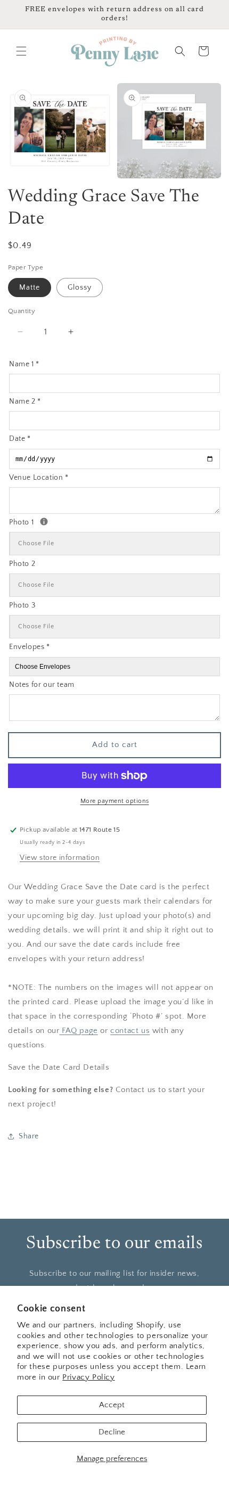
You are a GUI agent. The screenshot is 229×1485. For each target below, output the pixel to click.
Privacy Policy (88, 1377)
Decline (112, 1432)
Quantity (21, 311)
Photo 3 (22, 605)
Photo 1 (58, 521)
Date (20, 438)
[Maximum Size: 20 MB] (44, 522)
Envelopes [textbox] (29, 647)
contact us (130, 1030)
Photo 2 (22, 564)
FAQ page (78, 1030)
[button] (21, 51)
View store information (60, 858)
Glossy (80, 287)
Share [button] (29, 1136)
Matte (29, 287)
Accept (112, 1404)
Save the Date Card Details (59, 1067)
